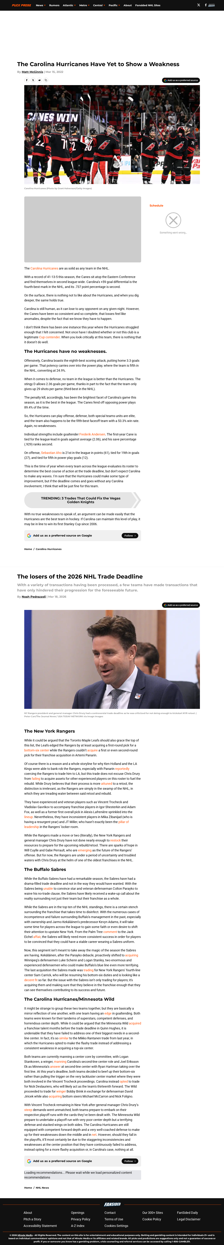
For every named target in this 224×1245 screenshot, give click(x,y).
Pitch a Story (32, 1219)
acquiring (131, 955)
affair (37, 937)
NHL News (42, 1187)
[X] (198, 5)
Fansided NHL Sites (147, 5)
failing (36, 778)
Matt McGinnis (32, 72)
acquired (135, 1023)
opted (124, 1081)
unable (48, 888)
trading (88, 970)
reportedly (122, 769)
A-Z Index (77, 1226)
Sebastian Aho (51, 453)
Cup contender (49, 337)
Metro (83, 5)
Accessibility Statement (40, 1226)
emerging (85, 850)
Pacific (113, 5)
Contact (110, 1213)
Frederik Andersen (92, 434)
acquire (92, 750)
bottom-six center (36, 750)
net (94, 1134)
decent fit (31, 980)
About (128, 5)
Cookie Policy (151, 1219)
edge (108, 1013)
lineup (28, 817)
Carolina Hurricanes (44, 268)
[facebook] (206, 5)
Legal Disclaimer (188, 1219)
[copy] (45, 80)
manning (60, 1061)
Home (28, 549)
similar (64, 1038)
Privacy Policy (80, 1219)
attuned (106, 783)
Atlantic (68, 5)
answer (55, 1066)
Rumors (54, 5)
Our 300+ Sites (152, 1213)
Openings (77, 1213)
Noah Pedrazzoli (34, 596)
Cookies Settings (116, 1226)
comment (110, 932)
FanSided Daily (187, 1213)
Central (98, 5)
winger (61, 1091)
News (39, 5)
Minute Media (25, 1235)
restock (115, 840)
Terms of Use (113, 1219)
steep (28, 1110)
